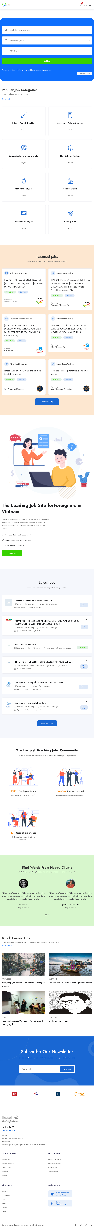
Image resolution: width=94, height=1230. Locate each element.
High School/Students (70, 155)
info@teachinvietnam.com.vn (12, 1138)
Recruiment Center (54, 1163)
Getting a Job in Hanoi (59, 1020)
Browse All (6, 99)
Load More (46, 401)
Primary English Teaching (23, 123)
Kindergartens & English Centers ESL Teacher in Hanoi (39, 682)
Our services (6, 1195)
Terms (4, 1212)
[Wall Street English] (58, 1093)
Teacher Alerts (53, 1171)
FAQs (3, 1199)
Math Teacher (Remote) (25, 644)
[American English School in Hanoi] (36, 1093)
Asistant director (47, 70)
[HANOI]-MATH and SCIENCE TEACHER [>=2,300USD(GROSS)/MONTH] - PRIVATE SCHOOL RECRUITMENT (23, 283)
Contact (4, 1207)
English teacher (22, 70)
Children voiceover (34, 70)
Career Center (6, 1167)
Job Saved (5, 1175)
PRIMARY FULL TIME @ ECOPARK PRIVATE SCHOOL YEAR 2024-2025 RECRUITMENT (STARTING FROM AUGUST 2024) (70, 329)
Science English (70, 188)
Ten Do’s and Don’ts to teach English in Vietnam (70, 982)
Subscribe (67, 1069)
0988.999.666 (8, 1130)
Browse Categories (8, 1163)
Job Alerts (5, 1171)
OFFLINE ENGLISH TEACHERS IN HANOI (33, 600)
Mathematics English (23, 221)
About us (12, 553)
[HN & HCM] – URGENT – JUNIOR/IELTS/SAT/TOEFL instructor (43, 661)
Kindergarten (70, 221)
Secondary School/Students (70, 123)
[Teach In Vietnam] (6, 4)
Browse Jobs (6, 1159)
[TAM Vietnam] (79, 1093)
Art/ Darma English (23, 188)
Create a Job (52, 1167)
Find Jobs (47, 61)
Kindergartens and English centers (30, 703)
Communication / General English (23, 155)
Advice (4, 1203)
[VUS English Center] (14, 1093)
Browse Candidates (54, 1159)
